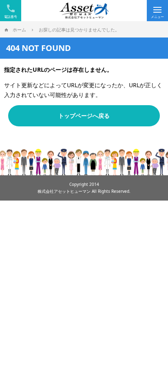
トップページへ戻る (84, 115)
